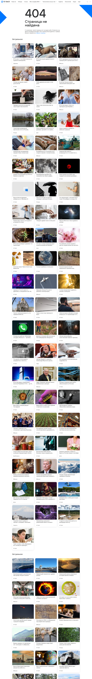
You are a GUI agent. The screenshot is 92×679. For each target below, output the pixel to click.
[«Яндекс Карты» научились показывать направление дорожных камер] (46, 562)
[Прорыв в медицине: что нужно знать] (46, 539)
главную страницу (40, 33)
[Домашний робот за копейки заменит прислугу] (69, 539)
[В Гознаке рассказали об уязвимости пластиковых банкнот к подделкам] (69, 631)
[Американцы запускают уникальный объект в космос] (46, 516)
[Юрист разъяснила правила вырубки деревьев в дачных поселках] (23, 470)
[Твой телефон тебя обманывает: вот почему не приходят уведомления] (23, 539)
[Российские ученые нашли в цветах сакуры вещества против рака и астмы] (69, 239)
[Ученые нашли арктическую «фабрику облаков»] (69, 470)
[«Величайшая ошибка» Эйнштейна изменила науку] (69, 400)
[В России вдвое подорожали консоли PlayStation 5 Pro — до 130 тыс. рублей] (23, 377)
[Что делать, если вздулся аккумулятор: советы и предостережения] (23, 354)
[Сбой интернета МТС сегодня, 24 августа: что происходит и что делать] (23, 562)
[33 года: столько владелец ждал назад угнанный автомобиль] (46, 239)
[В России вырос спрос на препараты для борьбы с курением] (69, 100)
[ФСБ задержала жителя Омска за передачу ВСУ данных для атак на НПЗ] (69, 54)
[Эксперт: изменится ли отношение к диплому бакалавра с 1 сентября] (23, 423)
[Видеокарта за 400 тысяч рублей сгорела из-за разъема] (46, 400)
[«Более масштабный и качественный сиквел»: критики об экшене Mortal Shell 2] (69, 331)
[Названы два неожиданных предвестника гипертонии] (23, 146)
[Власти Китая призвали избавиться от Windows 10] (23, 193)
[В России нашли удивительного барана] (46, 54)
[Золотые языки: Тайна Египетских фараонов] (23, 262)
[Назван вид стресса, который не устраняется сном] (23, 216)
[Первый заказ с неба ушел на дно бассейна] (69, 493)
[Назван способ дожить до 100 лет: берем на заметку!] (23, 169)
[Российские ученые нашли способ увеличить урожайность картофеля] (46, 423)
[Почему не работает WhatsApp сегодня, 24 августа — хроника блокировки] (23, 331)
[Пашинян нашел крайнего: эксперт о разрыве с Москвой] (23, 516)
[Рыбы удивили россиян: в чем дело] (46, 77)
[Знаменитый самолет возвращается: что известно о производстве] (69, 146)
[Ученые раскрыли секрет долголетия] (23, 77)
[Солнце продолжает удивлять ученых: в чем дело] (69, 285)
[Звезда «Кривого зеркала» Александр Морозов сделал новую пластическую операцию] (46, 354)
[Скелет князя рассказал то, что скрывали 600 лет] (23, 308)
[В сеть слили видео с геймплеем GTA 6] (46, 608)
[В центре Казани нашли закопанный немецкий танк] (69, 77)
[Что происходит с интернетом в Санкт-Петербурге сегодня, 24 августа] (69, 193)
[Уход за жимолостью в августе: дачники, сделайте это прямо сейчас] (46, 123)
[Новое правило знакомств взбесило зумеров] (69, 123)
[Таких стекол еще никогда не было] (46, 308)
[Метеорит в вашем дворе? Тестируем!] (23, 400)
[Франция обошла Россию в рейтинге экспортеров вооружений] (46, 285)
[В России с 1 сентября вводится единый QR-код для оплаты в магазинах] (46, 631)
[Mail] (2, 1)
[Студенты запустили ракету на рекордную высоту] (69, 516)
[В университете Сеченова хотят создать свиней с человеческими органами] (46, 146)
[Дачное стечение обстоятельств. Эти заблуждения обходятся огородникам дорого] (46, 331)
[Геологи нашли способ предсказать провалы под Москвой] (69, 262)
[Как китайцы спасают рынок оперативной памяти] (69, 608)
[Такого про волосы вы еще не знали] (46, 100)
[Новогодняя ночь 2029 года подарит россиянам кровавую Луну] (69, 169)
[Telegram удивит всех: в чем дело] (46, 216)
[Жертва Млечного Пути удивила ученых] (69, 216)
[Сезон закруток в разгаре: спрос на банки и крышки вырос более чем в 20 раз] (23, 447)
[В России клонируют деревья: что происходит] (23, 239)
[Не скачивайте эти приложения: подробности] (69, 354)
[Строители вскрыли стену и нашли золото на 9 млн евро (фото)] (46, 654)
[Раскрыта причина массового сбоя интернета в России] (69, 377)
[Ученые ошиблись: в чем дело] (46, 262)
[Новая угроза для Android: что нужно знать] (23, 608)
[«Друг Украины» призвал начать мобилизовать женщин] (46, 377)
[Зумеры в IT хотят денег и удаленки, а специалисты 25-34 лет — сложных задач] (23, 285)
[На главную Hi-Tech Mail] (6, 1)
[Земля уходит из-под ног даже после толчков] (23, 631)
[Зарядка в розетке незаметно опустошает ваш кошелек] (23, 100)
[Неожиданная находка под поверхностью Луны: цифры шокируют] (46, 169)
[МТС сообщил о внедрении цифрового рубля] (69, 585)
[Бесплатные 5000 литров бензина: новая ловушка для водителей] (46, 447)
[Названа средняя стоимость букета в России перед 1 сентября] (69, 447)
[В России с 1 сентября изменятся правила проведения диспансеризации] (23, 54)
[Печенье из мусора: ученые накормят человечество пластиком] (23, 654)
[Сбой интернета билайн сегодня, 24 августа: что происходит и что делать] (69, 308)
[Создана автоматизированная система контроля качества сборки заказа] (69, 423)
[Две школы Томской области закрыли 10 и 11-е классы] (23, 493)
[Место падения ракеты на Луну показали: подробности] (69, 562)
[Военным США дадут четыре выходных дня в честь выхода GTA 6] (46, 493)
